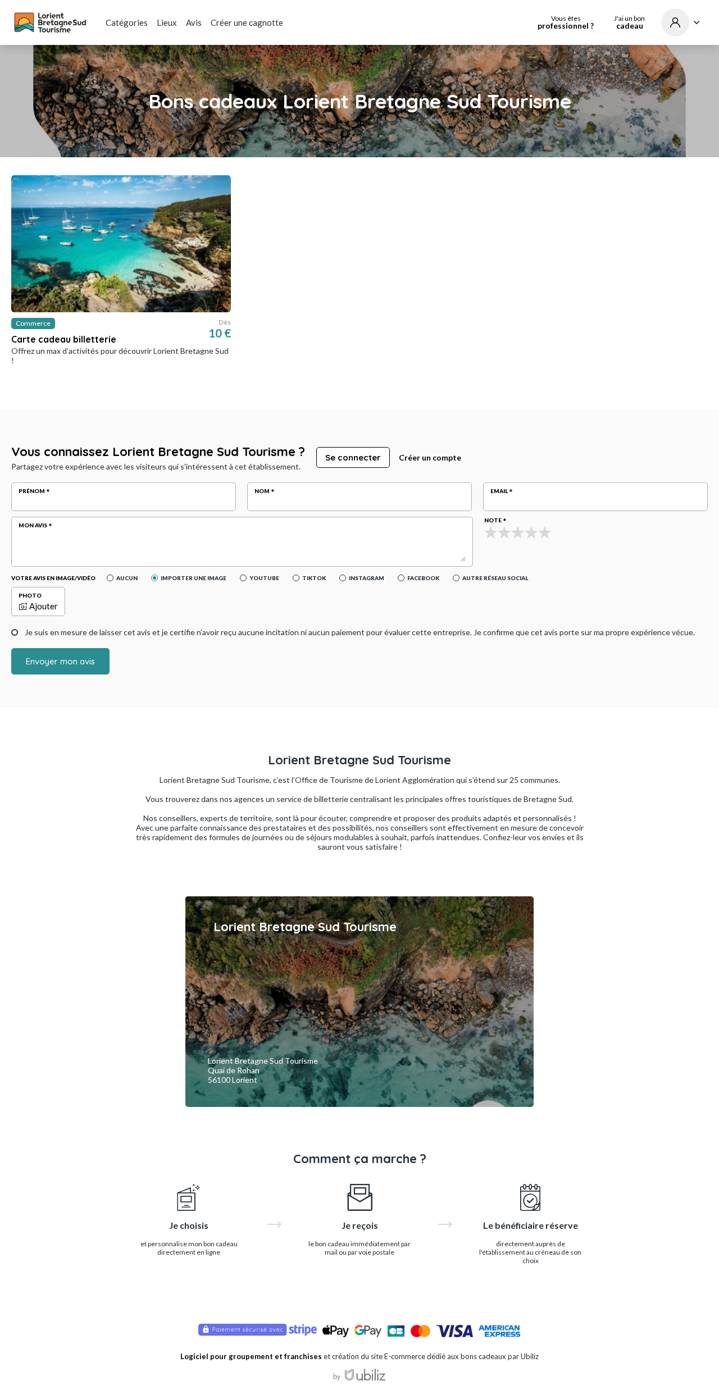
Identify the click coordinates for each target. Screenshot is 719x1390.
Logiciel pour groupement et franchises (251, 1356)
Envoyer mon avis (60, 661)
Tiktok (314, 578)
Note (493, 520)
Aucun (127, 578)
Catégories (127, 22)
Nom (262, 490)
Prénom (32, 490)
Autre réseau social (495, 578)
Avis (194, 22)
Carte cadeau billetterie (63, 339)
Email (499, 490)
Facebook (423, 578)
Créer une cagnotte (247, 22)
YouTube (264, 578)
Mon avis (33, 525)
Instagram (366, 578)
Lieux (167, 22)
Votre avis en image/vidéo (53, 578)
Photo (30, 595)
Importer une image (193, 578)
